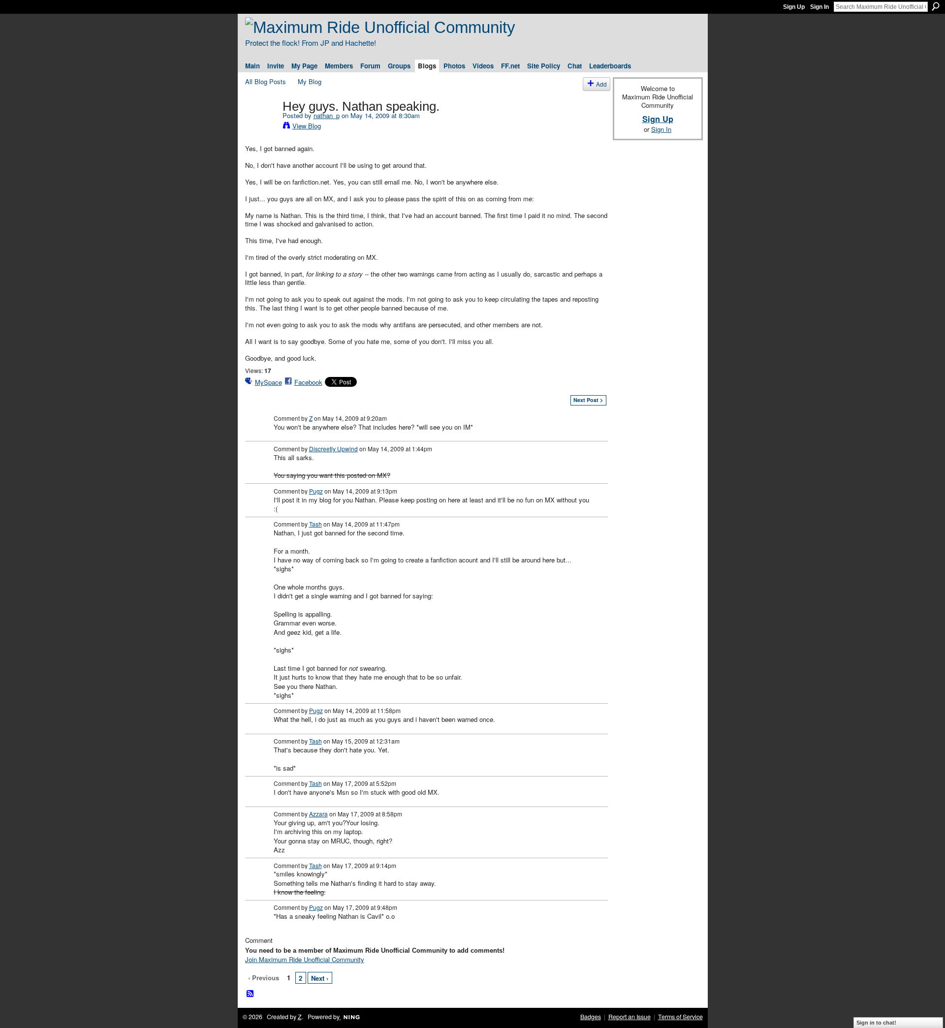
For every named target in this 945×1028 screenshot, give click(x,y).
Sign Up (794, 6)
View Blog (306, 125)
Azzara (318, 814)
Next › (319, 978)
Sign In (819, 6)
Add (601, 84)
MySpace (268, 382)
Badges (590, 1016)
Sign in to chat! (876, 1023)
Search (936, 6)
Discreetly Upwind (333, 448)
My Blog (309, 81)
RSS (250, 994)
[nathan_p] (261, 127)
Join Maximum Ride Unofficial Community (304, 959)
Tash (315, 524)
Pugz (316, 491)
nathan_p (327, 115)
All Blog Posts (265, 81)
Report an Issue (629, 1016)
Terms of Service (680, 1016)
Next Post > (588, 400)
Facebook (308, 382)
